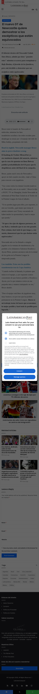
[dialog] (19, 347)
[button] (19, 343)
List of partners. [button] (23, 354)
